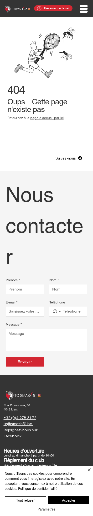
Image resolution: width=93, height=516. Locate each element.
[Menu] (84, 9)
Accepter (68, 500)
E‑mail (11, 302)
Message (14, 324)
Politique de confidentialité (37, 488)
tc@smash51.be (18, 423)
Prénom (13, 280)
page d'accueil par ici (47, 118)
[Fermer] (86, 473)
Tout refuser (25, 500)
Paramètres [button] (46, 509)
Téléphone (57, 302)
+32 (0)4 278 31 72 (20, 417)
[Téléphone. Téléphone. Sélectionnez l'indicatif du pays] (57, 311)
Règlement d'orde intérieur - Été (30, 465)
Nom (54, 280)
